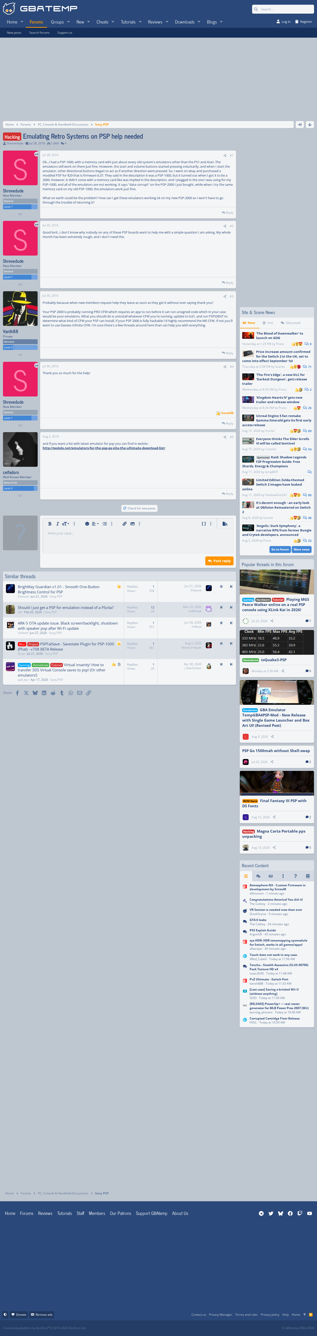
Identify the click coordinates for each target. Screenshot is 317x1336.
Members (97, 1213)
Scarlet (280, 367)
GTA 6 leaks (258, 920)
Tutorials (64, 1213)
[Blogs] (308, 876)
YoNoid (23, 633)
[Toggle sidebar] (300, 124)
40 (309, 518)
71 (309, 367)
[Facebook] (162, 1328)
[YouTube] (206, 1328)
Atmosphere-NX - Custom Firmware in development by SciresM (278, 887)
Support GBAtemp (151, 1213)
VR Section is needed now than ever (276, 910)
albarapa (256, 948)
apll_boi (23, 680)
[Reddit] (173, 1328)
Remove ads (44, 1314)
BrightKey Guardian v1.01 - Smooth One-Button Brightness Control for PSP (59, 589)
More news (302, 549)
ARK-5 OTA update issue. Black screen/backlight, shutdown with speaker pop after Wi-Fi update (68, 626)
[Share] (225, 155)
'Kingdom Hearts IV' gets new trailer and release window (279, 399)
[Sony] (245, 969)
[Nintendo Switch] (245, 890)
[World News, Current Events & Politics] (245, 902)
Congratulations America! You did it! (276, 899)
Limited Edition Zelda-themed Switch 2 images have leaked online (273, 484)
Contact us (198, 1314)
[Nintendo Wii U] (245, 994)
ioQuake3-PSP (274, 659)
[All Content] (246, 876)
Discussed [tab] (293, 322)
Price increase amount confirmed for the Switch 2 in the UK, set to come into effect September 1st (276, 356)
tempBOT (271, 472)
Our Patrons (120, 1213)
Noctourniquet (191, 647)
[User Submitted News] (270, 876)
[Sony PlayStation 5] (245, 933)
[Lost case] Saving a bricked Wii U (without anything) (274, 991)
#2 (232, 226)
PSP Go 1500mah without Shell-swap (276, 750)
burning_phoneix (261, 1012)
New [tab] (251, 322)
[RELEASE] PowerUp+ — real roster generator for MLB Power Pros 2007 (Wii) (279, 1006)
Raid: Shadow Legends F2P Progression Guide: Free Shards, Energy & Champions (274, 461)
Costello (270, 449)
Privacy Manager (220, 1314)
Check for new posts (142, 508)
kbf (20, 612)
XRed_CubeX (258, 959)
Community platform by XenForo (44, 1328)
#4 (232, 367)
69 (309, 431)
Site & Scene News (258, 312)
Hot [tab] (270, 322)
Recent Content (255, 865)
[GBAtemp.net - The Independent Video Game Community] (40, 9)
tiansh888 (256, 983)
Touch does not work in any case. (274, 955)
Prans (280, 344)
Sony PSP (56, 596)
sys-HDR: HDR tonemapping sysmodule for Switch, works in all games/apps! (278, 942)
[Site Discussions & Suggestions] (245, 912)
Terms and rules (246, 1314)
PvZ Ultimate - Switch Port (269, 979)
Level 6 (8, 347)
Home (10, 1213)
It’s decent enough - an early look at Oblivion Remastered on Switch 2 (276, 507)
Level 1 (8, 207)
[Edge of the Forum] (283, 876)
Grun (21, 654)
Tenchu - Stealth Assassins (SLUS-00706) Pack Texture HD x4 (279, 967)
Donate (21, 1314)
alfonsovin (257, 893)
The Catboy (257, 904)
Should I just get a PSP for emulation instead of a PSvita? (65, 607)
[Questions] (295, 876)
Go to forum (280, 549)
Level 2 (8, 488)
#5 (232, 437)
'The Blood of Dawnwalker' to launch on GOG (279, 335)
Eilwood (23, 596)
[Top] (305, 1314)
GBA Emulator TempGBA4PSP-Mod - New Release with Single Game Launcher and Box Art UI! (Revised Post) (276, 717)
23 (309, 541)
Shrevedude (15, 143)
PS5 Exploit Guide (263, 930)
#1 (232, 155)
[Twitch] (184, 1328)
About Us (180, 1213)
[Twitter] (195, 1328)
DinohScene (258, 914)
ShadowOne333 (276, 495)
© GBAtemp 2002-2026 (298, 1328)
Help (285, 1314)
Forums (26, 1213)
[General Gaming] (245, 922)
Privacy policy (270, 1314)
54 (309, 449)
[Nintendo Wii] (245, 1009)
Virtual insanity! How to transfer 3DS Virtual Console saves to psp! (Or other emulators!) (62, 670)
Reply (229, 212)
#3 (232, 296)
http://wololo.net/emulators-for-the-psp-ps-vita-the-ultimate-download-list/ (104, 448)
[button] (22, 21)
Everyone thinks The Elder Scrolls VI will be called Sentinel (282, 441)
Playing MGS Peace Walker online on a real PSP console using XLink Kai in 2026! (275, 604)
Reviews (45, 1213)
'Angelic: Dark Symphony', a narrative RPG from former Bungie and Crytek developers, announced (277, 530)
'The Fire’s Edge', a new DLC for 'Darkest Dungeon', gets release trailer (274, 379)
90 (309, 495)
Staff (80, 1213)
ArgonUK (256, 934)
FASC (253, 1022)
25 (309, 408)
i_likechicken (192, 668)
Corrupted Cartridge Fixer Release (275, 1018)
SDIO (253, 998)
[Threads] (258, 876)
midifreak (194, 611)
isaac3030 (257, 973)
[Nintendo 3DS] (245, 957)
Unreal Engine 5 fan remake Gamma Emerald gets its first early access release (276, 420)
